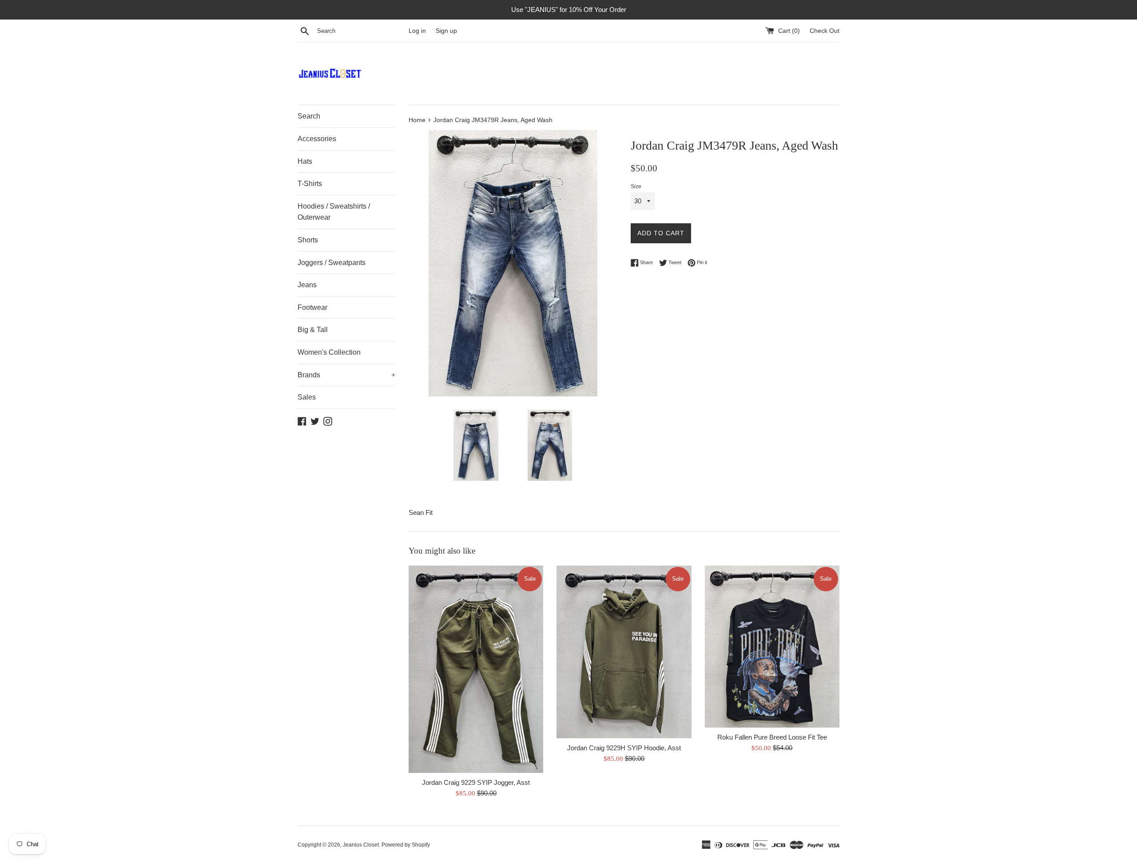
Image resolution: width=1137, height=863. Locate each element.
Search (309, 116)
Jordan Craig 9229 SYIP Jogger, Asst (476, 782)
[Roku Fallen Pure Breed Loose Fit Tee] (772, 647)
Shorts (308, 240)
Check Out (824, 31)
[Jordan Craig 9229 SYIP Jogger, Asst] (476, 669)
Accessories (317, 139)
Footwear (312, 307)
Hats (305, 161)
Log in (417, 31)
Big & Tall (313, 329)
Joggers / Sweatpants (332, 262)
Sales (307, 397)
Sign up (446, 31)
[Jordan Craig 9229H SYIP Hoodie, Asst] (624, 652)
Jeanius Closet (361, 845)
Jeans (307, 285)
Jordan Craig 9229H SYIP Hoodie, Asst (624, 748)
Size (636, 186)
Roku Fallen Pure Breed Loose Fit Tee (772, 737)
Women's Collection (329, 352)
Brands (346, 375)
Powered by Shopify (406, 845)
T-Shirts (310, 183)
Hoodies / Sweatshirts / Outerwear (334, 212)
